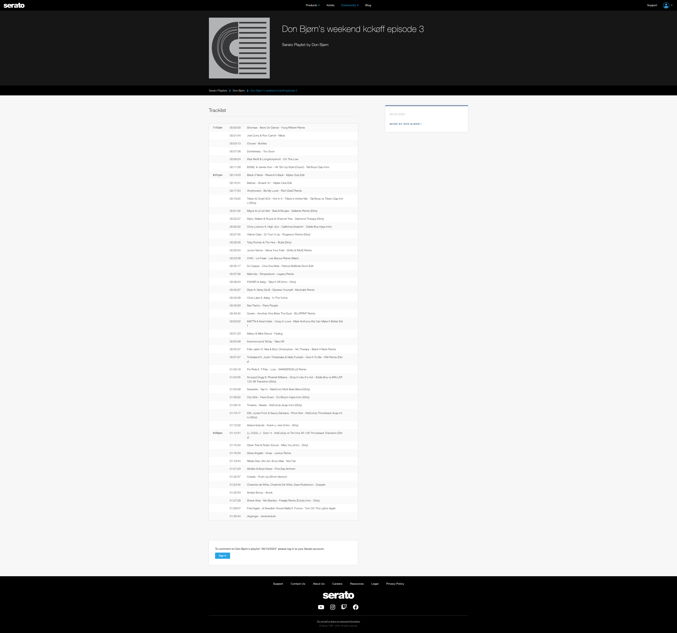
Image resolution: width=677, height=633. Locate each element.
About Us (319, 583)
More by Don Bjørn (405, 123)
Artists (330, 5)
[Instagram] (332, 608)
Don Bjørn (239, 90)
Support (652, 5)
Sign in (222, 555)
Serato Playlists (218, 90)
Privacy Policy (395, 583)
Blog (368, 5)
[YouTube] (321, 608)
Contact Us (298, 583)
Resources (357, 583)
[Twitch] (344, 608)
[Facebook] (355, 608)
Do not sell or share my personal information (338, 621)
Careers (337, 583)
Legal (375, 583)
